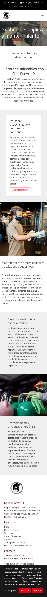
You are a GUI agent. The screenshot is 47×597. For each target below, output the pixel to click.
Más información (20, 189)
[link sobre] (23, 489)
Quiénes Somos (11, 530)
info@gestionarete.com (33, 2)
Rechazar (25, 590)
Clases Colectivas (12, 536)
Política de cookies (33, 584)
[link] (6, 15)
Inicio (6, 526)
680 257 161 (12, 2)
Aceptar (38, 590)
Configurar (10, 590)
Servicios (8, 533)
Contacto (8, 539)
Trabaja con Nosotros (15, 542)
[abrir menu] (42, 15)
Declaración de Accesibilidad (17, 545)
